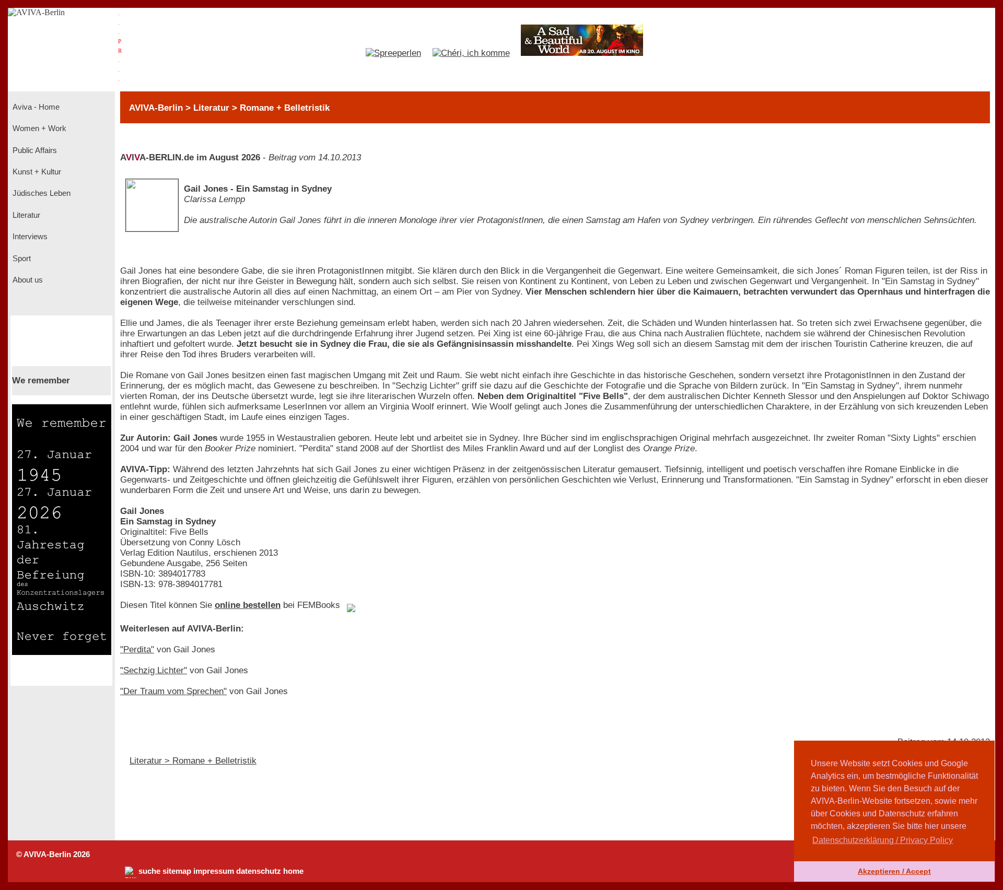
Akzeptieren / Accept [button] (894, 871)
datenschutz (258, 871)
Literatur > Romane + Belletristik (193, 761)
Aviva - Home (35, 107)
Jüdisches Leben (40, 193)
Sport (20, 258)
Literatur (25, 215)
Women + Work (38, 128)
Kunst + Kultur (35, 172)
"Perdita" (137, 649)
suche (149, 871)
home (293, 871)
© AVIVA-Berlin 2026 (53, 854)
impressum (213, 871)
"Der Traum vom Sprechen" (173, 691)
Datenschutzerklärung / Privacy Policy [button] (882, 840)
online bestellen (248, 605)
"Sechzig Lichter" (153, 670)
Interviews (29, 236)
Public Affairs (33, 150)
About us (26, 280)
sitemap (176, 871)
